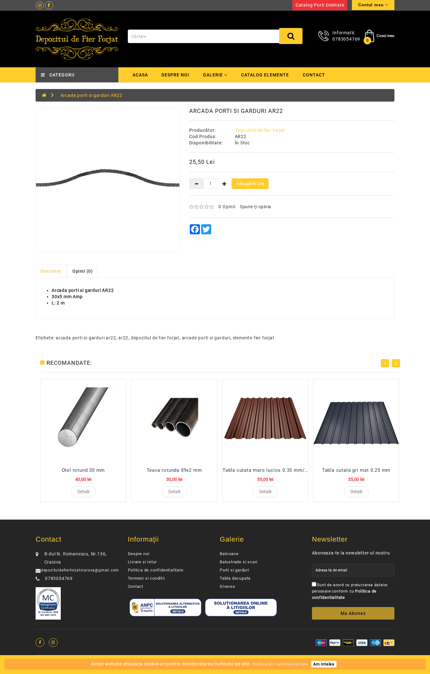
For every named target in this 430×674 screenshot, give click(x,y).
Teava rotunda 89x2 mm (174, 470)
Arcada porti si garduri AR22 (91, 95)
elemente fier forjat (253, 337)
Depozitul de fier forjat (260, 130)
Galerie (213, 74)
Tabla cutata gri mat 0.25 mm (356, 470)
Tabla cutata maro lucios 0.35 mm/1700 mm (274, 470)
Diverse (227, 586)
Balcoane (229, 553)
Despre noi (175, 74)
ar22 (123, 337)
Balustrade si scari (238, 562)
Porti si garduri (234, 570)
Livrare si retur (142, 562)
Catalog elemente (265, 74)
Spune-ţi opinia (255, 206)
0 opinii (226, 206)
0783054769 (346, 39)
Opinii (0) (82, 271)
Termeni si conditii (146, 578)
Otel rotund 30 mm (83, 470)
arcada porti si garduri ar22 (86, 337)
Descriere (51, 271)
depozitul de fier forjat (155, 337)
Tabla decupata (235, 578)
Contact (314, 74)
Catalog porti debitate (320, 5)
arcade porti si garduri (206, 337)
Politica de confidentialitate (156, 570)
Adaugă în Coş (250, 183)
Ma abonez (353, 613)
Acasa (140, 74)
